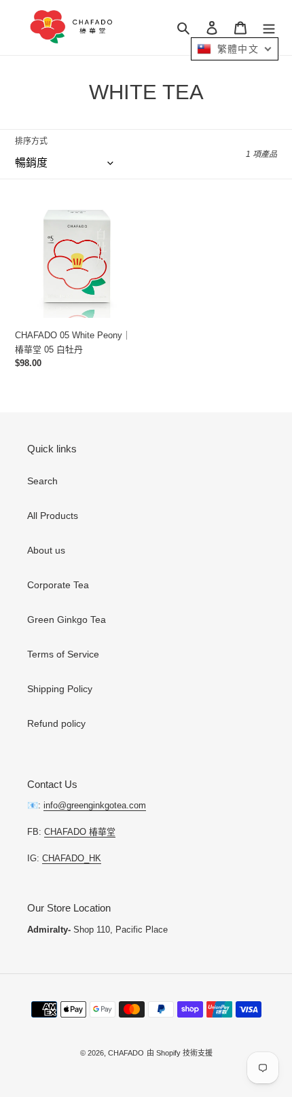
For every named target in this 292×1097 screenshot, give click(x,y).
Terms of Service (63, 654)
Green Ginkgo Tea (66, 619)
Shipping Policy (59, 688)
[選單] (269, 27)
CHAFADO (126, 1053)
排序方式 (31, 141)
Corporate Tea (58, 584)
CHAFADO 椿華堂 (79, 832)
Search (42, 480)
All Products (52, 515)
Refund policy (56, 723)
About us (46, 550)
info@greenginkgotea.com (94, 805)
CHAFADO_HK (71, 858)
